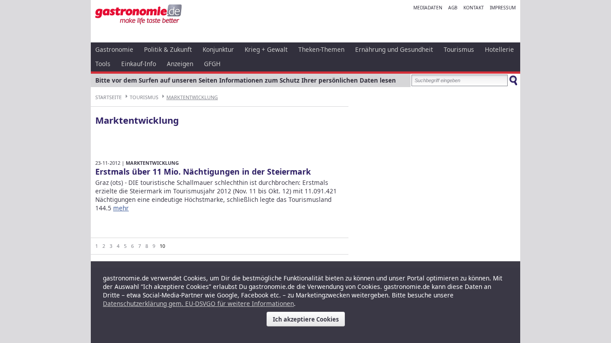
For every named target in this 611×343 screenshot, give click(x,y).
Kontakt (473, 7)
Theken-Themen (321, 49)
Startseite (108, 97)
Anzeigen (180, 63)
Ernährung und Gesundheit (394, 49)
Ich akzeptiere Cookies (306, 319)
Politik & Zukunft (168, 49)
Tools (102, 63)
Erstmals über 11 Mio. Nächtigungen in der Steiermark (203, 171)
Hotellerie (499, 49)
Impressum (503, 7)
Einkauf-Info (138, 63)
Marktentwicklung (192, 97)
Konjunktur (218, 49)
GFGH (212, 63)
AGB (453, 7)
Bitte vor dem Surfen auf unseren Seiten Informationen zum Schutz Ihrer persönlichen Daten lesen (245, 80)
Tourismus (459, 49)
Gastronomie (114, 49)
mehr (121, 208)
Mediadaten (427, 7)
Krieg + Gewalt (266, 49)
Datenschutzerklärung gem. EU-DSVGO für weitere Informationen (198, 303)
